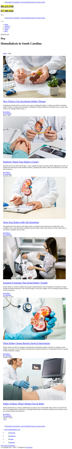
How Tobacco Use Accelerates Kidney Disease (24, 101)
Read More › (7, 112)
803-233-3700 (7, 6)
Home (6, 24)
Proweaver (29, 447)
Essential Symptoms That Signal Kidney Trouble (25, 283)
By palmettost (7, 113)
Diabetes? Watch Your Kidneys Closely (21, 162)
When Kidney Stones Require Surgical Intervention (26, 343)
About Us (7, 26)
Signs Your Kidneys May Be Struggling (21, 222)
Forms (6, 29)
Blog (5, 31)
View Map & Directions (8, 445)
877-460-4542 (7, 11)
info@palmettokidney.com (12, 429)
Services (6, 28)
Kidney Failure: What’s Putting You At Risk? (23, 403)
